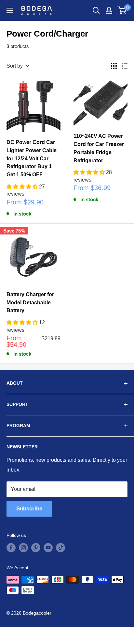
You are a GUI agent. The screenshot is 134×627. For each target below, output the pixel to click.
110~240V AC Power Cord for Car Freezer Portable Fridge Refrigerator (99, 148)
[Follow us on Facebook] (11, 547)
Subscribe (29, 509)
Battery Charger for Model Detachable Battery (30, 303)
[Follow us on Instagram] (23, 547)
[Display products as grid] (114, 66)
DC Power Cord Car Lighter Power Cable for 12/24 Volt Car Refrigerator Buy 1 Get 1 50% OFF (32, 158)
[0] (122, 10)
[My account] (109, 10)
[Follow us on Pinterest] (35, 547)
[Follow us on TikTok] (60, 547)
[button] (23, 186)
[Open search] (96, 10)
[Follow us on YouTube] (48, 547)
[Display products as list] (124, 66)
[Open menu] (10, 10)
